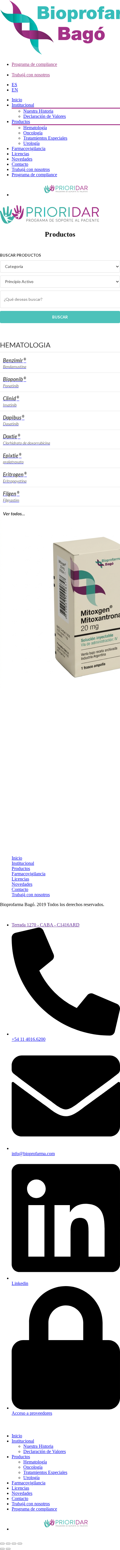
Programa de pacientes (66, 189)
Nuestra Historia (38, 111)
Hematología (35, 127)
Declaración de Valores (44, 116)
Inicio (17, 99)
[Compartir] (14, 1543)
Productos (21, 121)
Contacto (20, 164)
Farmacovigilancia (28, 148)
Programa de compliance (34, 64)
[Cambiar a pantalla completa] (8, 1543)
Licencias (20, 153)
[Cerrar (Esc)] (19, 1543)
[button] (3, 1425)
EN (15, 89)
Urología (31, 143)
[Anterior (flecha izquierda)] (2, 1549)
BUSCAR (60, 317)
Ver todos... (14, 513)
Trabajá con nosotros (31, 74)
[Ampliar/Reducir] (2, 1543)
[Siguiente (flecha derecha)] (8, 1549)
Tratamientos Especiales (45, 138)
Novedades (22, 158)
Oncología (33, 132)
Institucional (23, 104)
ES (14, 84)
